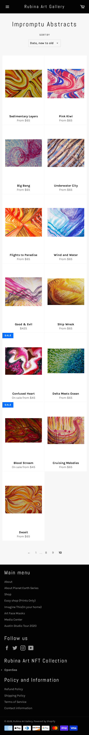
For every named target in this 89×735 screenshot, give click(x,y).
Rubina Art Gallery (44, 6)
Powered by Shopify (44, 721)
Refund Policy (13, 689)
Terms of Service (15, 702)
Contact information (18, 708)
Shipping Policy (14, 695)
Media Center (13, 619)
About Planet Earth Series (21, 588)
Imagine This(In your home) (23, 607)
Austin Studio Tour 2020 (20, 626)
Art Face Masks (14, 613)
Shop (7, 594)
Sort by (44, 34)
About (8, 582)
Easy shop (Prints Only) (20, 600)
